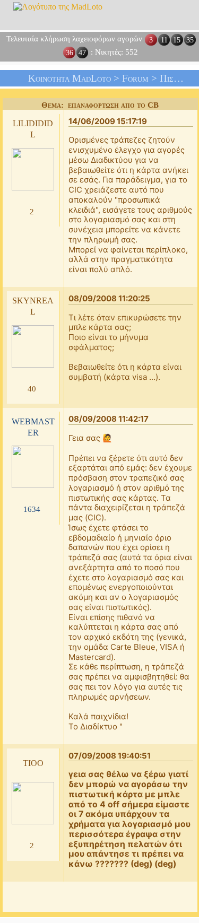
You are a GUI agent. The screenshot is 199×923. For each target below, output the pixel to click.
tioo (33, 762)
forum (135, 78)
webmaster (33, 426)
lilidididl (33, 128)
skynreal (33, 305)
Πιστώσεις (179, 78)
